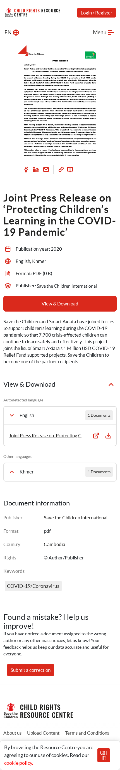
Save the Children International (75, 517)
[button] (43, 733)
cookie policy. (18, 763)
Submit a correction (31, 670)
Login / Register (96, 12)
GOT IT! (103, 755)
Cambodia (54, 544)
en (7, 32)
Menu (100, 32)
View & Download (60, 303)
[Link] (61, 169)
